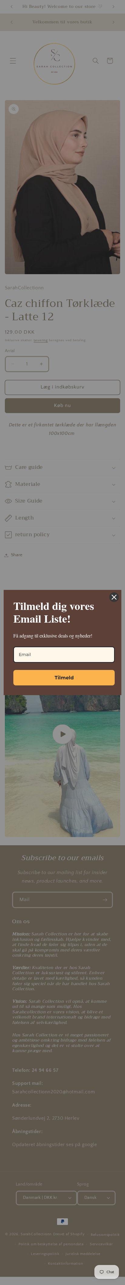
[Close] (114, 597)
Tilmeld (64, 678)
